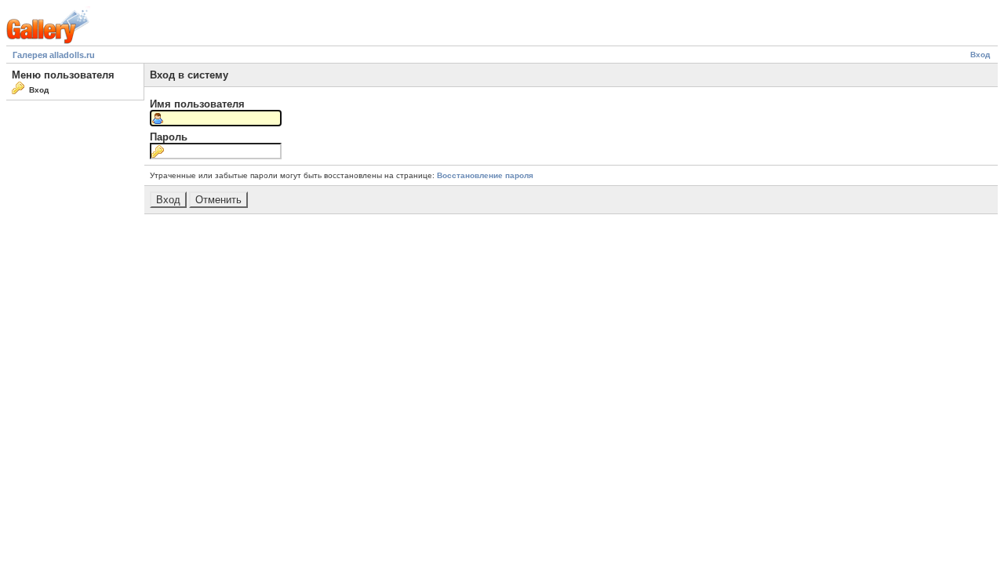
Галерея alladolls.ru (54, 55)
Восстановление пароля (485, 175)
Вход (980, 54)
